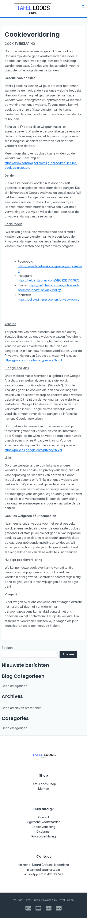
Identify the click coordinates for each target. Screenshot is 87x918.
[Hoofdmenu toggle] (6, 8)
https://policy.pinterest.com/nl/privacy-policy (48, 299)
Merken (43, 788)
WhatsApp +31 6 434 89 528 (43, 874)
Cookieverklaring (43, 827)
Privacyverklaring (43, 836)
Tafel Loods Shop (43, 784)
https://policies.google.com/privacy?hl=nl (33, 360)
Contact (43, 817)
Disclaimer (44, 831)
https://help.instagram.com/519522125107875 (49, 280)
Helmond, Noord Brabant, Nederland (43, 864)
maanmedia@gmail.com (43, 869)
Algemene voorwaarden (43, 822)
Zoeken (7, 647)
